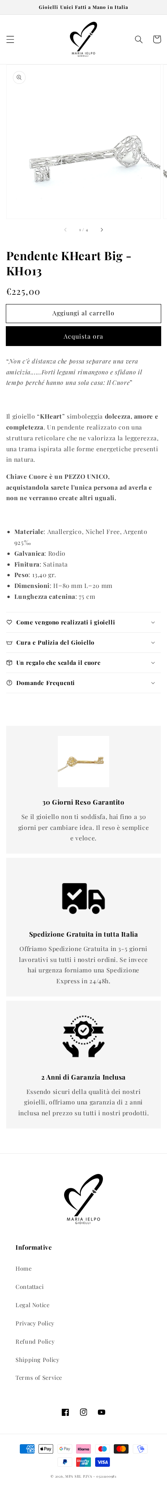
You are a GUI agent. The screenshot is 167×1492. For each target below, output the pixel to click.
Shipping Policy (37, 1359)
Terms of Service (39, 1377)
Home (24, 1268)
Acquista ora (84, 336)
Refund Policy (35, 1341)
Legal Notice (33, 1305)
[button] (10, 39)
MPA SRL (73, 1476)
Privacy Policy (35, 1323)
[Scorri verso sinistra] (65, 229)
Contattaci (29, 1286)
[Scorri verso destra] (101, 229)
